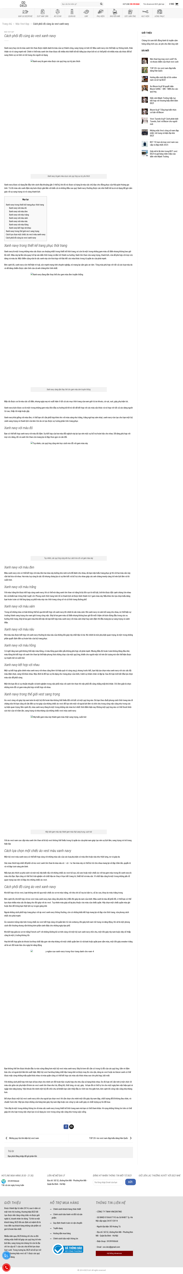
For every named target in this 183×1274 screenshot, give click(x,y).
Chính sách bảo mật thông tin (65, 1238)
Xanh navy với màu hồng (18, 224)
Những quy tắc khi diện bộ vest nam (24, 1138)
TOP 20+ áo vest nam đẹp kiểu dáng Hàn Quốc (108, 1138)
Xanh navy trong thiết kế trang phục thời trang (25, 205)
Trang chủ (7, 23)
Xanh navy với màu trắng (19, 215)
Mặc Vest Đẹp (22, 23)
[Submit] (101, 4)
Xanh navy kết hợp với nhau (20, 228)
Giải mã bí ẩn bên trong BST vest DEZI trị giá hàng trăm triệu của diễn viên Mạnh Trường (163, 154)
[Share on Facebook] (66, 1126)
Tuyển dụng (58, 1228)
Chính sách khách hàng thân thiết (67, 1209)
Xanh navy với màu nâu (18, 221)
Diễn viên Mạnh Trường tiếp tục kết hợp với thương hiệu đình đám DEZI (164, 101)
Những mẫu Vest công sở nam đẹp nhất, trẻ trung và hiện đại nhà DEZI (164, 133)
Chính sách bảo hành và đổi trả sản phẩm (67, 1216)
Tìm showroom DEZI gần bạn (153, 4)
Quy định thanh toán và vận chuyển (67, 1223)
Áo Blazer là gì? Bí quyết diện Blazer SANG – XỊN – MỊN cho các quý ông (164, 89)
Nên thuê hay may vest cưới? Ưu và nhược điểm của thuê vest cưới (164, 60)
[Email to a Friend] (71, 1126)
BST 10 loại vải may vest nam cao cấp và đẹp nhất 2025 (164, 143)
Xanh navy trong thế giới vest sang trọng (22, 231)
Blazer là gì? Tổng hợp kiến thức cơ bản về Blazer (163, 111)
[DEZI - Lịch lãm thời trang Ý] (31, 4)
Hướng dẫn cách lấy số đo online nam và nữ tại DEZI (163, 78)
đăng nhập (19, 1156)
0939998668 (13, 1181)
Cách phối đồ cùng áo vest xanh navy (21, 238)
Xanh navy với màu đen (18, 211)
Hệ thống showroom (114, 1253)
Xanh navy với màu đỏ (18, 208)
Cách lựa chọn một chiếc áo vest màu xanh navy (25, 234)
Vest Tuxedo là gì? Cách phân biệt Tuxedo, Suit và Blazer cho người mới (164, 121)
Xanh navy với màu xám (18, 218)
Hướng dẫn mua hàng (62, 1233)
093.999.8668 (134, 4)
